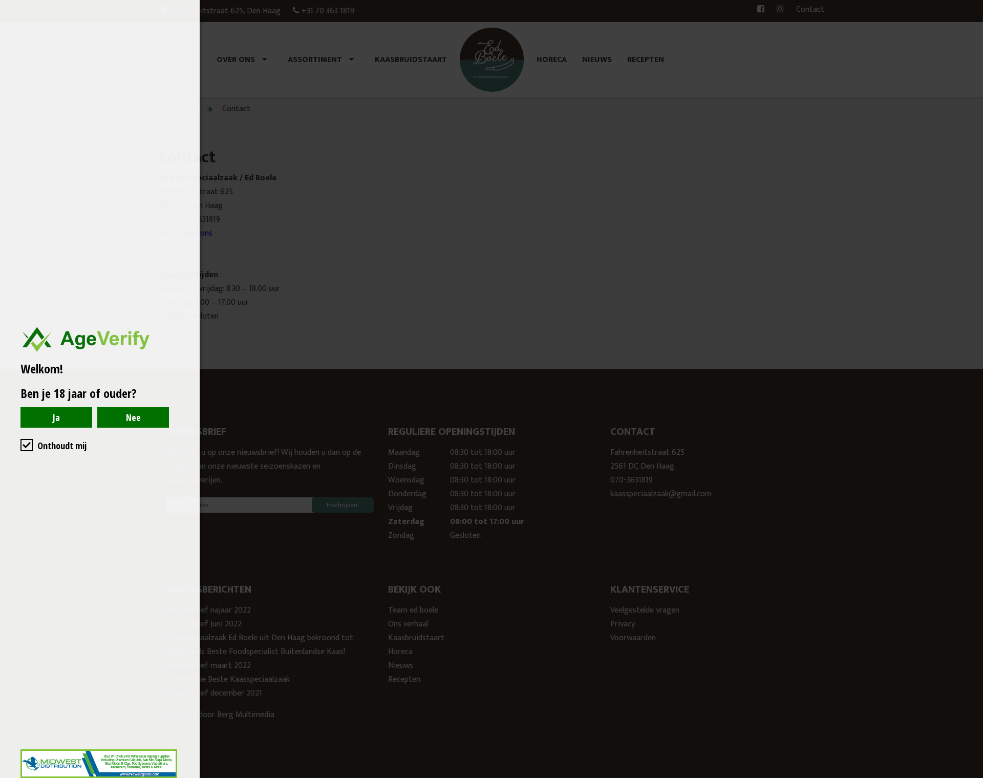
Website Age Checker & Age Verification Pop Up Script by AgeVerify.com (970, 775)
